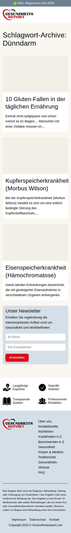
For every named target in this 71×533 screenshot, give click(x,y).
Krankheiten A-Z (50, 436)
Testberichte (47, 457)
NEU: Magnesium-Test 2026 (36, 3)
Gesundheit (46, 447)
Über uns (45, 421)
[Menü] (65, 15)
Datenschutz (38, 519)
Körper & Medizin (50, 452)
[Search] (58, 15)
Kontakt (54, 519)
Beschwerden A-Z (51, 442)
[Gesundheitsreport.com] (23, 15)
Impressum (19, 519)
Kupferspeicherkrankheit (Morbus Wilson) (37, 184)
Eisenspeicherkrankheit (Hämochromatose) (35, 271)
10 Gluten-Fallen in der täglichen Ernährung (35, 103)
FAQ (41, 472)
